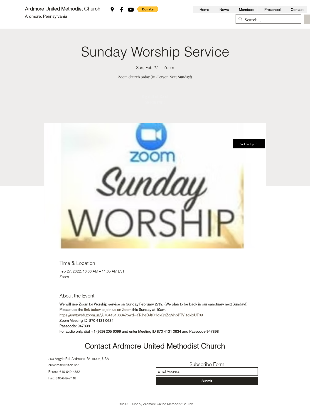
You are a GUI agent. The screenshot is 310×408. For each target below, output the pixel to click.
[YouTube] (130, 9)
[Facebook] (121, 9)
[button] (147, 9)
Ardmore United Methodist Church (63, 8)
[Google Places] (112, 9)
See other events (155, 102)
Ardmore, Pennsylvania (46, 16)
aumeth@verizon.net (63, 365)
